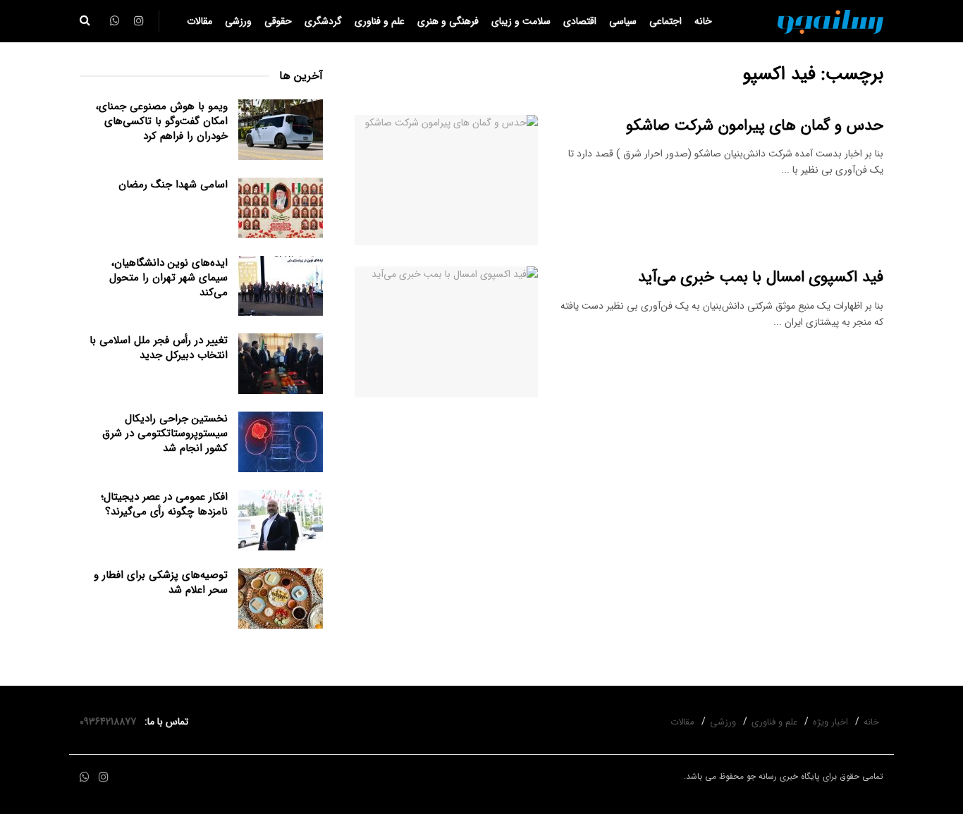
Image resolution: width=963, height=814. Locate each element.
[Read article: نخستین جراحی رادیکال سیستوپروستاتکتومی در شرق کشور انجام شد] (280, 442)
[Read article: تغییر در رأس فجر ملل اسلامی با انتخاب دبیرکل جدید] (280, 363)
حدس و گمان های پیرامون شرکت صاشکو (754, 125)
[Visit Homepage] (830, 21)
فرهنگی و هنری (448, 21)
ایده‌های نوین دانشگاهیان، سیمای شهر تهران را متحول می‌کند (168, 277)
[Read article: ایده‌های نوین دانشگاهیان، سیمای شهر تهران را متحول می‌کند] (280, 286)
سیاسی (623, 21)
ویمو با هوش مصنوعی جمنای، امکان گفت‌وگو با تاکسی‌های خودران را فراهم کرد (162, 121)
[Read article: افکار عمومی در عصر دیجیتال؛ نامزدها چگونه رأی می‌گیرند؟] (280, 520)
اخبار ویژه (830, 722)
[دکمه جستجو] (85, 21)
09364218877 (111, 721)
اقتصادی (579, 21)
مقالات (199, 21)
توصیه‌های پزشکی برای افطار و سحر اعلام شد (161, 582)
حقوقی (278, 21)
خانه (703, 21)
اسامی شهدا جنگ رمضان (173, 184)
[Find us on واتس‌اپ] (85, 778)
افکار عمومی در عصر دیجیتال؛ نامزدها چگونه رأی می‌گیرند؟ (164, 504)
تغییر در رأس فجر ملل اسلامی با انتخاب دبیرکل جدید (159, 348)
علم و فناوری (380, 21)
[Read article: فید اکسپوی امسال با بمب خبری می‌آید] (446, 331)
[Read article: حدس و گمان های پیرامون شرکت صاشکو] (446, 180)
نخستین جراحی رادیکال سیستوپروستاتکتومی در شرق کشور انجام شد (165, 433)
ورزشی (238, 21)
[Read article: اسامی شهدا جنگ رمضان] (280, 208)
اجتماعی (665, 21)
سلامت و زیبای (521, 21)
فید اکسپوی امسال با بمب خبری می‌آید (760, 277)
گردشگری (323, 21)
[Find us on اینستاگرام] (104, 778)
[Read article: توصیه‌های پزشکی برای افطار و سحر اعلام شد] (280, 598)
